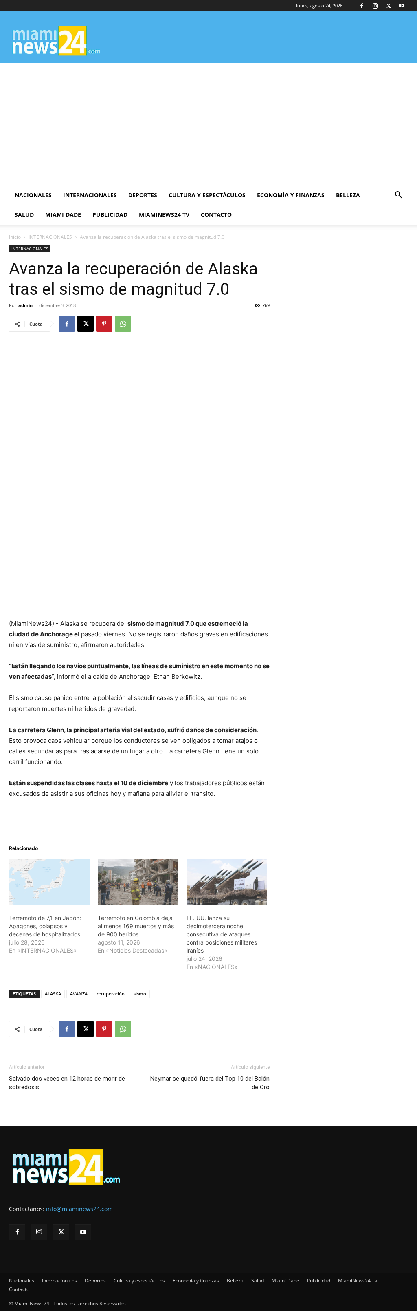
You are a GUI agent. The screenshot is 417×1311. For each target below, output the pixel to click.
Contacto (216, 214)
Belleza (348, 195)
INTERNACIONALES (50, 237)
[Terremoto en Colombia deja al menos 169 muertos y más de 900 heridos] (138, 882)
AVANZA (79, 994)
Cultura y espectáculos (207, 195)
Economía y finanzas (291, 195)
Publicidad (109, 214)
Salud (24, 214)
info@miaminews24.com (79, 1209)
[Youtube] (402, 5)
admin (25, 305)
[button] (398, 196)
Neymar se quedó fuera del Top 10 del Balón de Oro (210, 1083)
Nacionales (33, 195)
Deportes (142, 195)
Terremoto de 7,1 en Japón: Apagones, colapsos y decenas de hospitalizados (45, 926)
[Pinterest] (104, 324)
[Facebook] (362, 5)
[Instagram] (375, 5)
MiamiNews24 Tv (164, 214)
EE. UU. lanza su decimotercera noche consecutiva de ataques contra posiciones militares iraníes (222, 934)
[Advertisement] (208, 124)
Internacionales (90, 195)
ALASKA (53, 994)
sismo (140, 994)
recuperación (111, 994)
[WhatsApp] (123, 324)
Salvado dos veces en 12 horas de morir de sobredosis (67, 1083)
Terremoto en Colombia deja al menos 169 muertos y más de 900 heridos (136, 926)
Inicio (15, 237)
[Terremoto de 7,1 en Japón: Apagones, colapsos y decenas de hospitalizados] (49, 882)
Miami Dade (63, 214)
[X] (388, 5)
